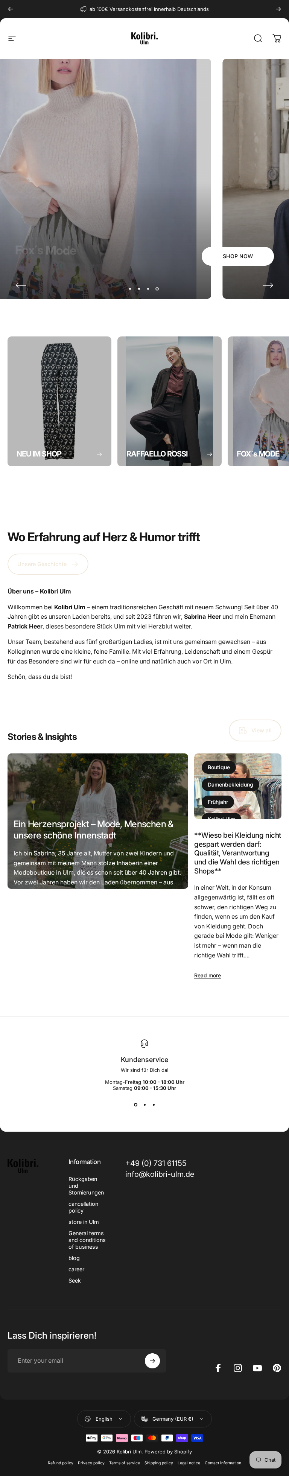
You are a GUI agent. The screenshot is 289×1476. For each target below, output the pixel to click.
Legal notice (189, 1463)
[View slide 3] (153, 1104)
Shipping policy (158, 1463)
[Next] (278, 9)
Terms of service (124, 1463)
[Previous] (10, 9)
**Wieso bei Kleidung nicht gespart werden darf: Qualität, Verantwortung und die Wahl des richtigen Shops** (237, 853)
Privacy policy (91, 1463)
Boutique (219, 767)
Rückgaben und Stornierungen (86, 1186)
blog (74, 1258)
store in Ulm (83, 1222)
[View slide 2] (144, 1104)
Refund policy (60, 1463)
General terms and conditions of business (87, 1240)
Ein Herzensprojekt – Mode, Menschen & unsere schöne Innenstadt (93, 830)
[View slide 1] (135, 1104)
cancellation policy (83, 1207)
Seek (74, 1280)
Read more (27, 960)
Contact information (223, 1463)
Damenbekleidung (230, 784)
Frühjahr (218, 802)
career (76, 1269)
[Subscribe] (152, 1360)
